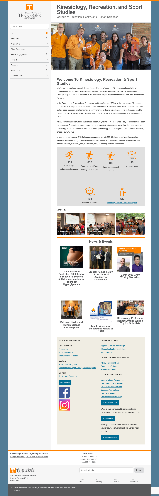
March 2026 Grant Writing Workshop (130, 276)
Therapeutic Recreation (68, 355)
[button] (153, 46)
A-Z (97, 479)
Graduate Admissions (110, 390)
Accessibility (134, 482)
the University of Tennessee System (40, 488)
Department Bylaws (109, 366)
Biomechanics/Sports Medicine (114, 349)
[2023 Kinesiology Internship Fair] (71, 224)
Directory (99, 482)
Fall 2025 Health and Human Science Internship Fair (71, 325)
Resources (15, 70)
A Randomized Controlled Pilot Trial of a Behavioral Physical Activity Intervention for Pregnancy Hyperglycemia (71, 278)
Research (15, 65)
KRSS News (108, 418)
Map (81, 482)
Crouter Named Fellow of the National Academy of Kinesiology (101, 275)
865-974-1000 (14, 480)
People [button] (14, 59)
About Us (15, 38)
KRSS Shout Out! (110, 402)
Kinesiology (64, 349)
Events (82, 479)
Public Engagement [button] (19, 54)
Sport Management (66, 352)
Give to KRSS (17, 75)
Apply (115, 479)
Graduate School (108, 393)
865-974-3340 (90, 462)
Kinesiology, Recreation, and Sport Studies (99, 9)
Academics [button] (15, 43)
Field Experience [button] (18, 49)
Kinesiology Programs (68, 364)
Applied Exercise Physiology (113, 345)
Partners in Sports (108, 369)
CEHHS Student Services (111, 386)
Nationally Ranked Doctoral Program (122, 202)
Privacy (132, 479)
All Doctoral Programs (68, 376)
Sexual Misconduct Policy (111, 396)
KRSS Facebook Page (110, 362)
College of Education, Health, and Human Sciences (87, 16)
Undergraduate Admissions (112, 380)
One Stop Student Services (112, 383)
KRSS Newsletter (110, 437)
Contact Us (65, 382)
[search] (29, 26)
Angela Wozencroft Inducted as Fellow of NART (101, 328)
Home (13, 33)
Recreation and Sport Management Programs (77, 367)
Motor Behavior (107, 352)
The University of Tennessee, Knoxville (29, 11)
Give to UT (116, 482)
